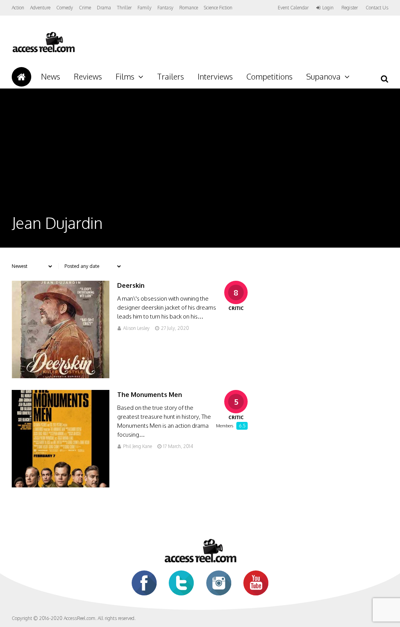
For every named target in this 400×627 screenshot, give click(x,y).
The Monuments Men (149, 395)
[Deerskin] (60, 376)
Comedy (64, 8)
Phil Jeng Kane (137, 446)
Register (349, 7)
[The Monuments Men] (60, 485)
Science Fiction (218, 8)
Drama (104, 8)
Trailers (170, 76)
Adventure (40, 8)
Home (21, 77)
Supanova (323, 76)
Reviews (88, 76)
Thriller (124, 8)
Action (18, 8)
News (50, 76)
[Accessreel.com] (43, 52)
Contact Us (377, 8)
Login (328, 7)
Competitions (269, 76)
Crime (85, 8)
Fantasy (165, 8)
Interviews (215, 76)
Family (145, 8)
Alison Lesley (136, 328)
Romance (188, 8)
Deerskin (131, 285)
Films (125, 76)
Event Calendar (293, 8)
